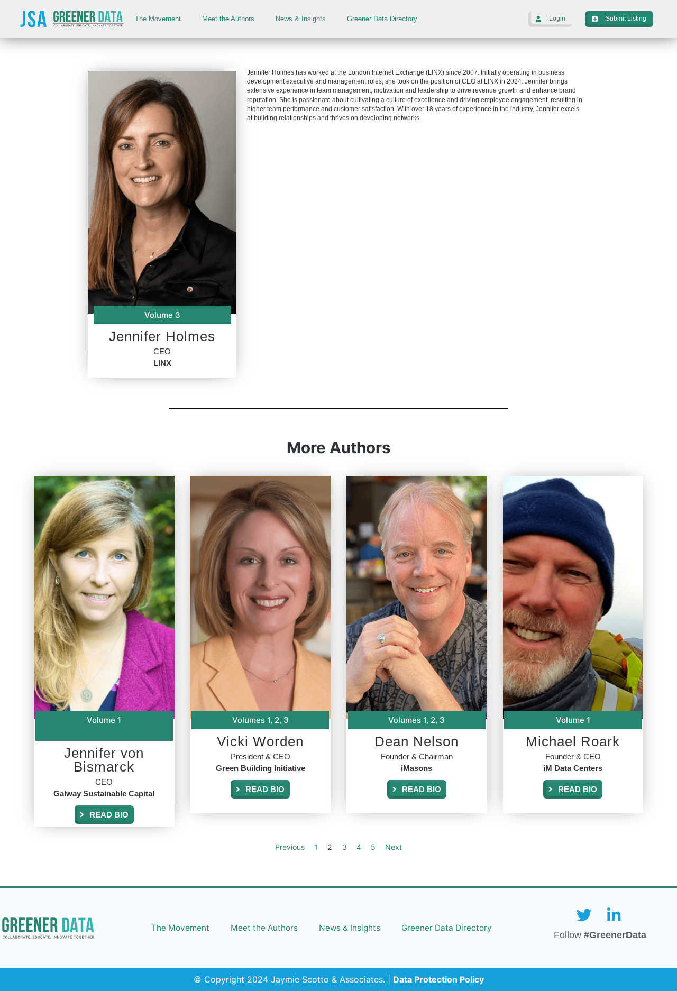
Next (393, 846)
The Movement (158, 19)
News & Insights (301, 19)
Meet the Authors (228, 19)
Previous (290, 846)
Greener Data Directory (382, 19)
